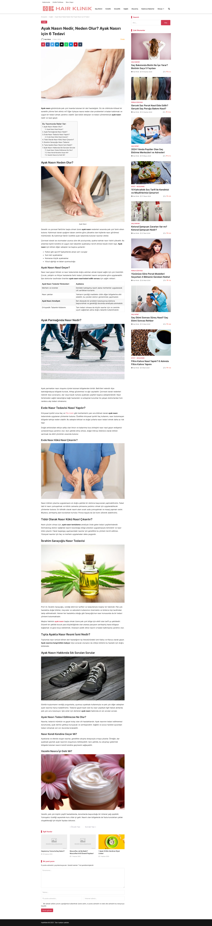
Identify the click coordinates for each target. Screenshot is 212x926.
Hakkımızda (46, 2)
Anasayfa (44, 17)
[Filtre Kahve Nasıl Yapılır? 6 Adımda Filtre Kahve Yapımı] (151, 342)
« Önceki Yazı (75, 827)
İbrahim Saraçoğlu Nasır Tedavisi (56, 142)
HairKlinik (44, 923)
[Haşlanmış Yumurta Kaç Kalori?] (54, 841)
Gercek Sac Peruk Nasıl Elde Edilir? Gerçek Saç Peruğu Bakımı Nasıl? (149, 107)
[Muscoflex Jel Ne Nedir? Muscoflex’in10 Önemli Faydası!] (83, 841)
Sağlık (126, 9)
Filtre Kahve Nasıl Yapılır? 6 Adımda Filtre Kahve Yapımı (150, 363)
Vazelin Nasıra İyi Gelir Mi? (56, 155)
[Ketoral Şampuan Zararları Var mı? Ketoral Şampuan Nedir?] (151, 211)
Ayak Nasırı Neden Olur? (53, 127)
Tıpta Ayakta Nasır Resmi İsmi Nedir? (58, 145)
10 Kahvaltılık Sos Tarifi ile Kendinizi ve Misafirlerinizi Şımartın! (150, 191)
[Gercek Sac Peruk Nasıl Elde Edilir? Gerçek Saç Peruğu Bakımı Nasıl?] (151, 88)
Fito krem (70, 413)
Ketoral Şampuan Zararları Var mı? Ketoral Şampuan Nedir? (149, 228)
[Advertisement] (151, 388)
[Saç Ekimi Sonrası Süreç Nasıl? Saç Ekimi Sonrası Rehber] (151, 299)
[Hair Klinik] (67, 8)
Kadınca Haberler (147, 9)
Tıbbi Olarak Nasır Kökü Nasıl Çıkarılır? (59, 140)
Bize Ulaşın (69, 2)
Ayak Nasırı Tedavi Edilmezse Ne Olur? (60, 150)
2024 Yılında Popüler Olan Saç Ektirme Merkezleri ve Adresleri (148, 151)
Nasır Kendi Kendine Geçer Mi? (57, 152)
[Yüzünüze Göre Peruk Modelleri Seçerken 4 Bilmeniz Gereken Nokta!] (151, 253)
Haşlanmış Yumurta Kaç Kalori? (53, 851)
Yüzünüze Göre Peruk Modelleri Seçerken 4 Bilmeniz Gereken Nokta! (150, 275)
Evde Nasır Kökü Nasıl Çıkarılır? (57, 137)
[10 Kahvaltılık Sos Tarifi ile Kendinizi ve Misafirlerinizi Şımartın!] (151, 172)
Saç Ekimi (98, 9)
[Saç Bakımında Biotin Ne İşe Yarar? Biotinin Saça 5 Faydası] (151, 46)
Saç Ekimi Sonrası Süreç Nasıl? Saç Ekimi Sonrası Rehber (149, 319)
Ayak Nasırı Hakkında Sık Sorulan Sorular (59, 148)
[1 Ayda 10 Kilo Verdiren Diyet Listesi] (111, 841)
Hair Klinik (47, 39)
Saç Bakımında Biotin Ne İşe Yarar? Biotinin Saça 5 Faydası (149, 67)
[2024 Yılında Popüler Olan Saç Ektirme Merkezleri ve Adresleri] (151, 130)
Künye (160, 9)
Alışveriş (135, 9)
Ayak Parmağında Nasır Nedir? (55, 132)
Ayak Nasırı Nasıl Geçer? (55, 129)
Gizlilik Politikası (58, 2)
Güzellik (117, 9)
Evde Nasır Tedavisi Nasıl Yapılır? (57, 134)
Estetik (108, 9)
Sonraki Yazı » (90, 827)
